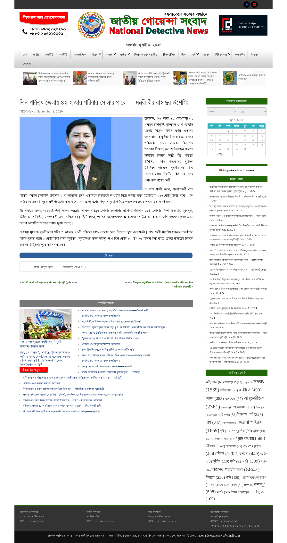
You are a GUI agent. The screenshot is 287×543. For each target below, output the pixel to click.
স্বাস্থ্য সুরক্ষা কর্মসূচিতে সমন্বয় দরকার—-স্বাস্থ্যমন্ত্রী (107, 366)
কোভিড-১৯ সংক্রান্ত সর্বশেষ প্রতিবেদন (101, 315)
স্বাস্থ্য (206, 54)
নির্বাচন (215, 477)
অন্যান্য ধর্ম (233, 382)
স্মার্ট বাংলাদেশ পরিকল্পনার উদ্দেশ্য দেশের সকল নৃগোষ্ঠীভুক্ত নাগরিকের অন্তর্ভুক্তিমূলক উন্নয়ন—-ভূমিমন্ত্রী (72, 377)
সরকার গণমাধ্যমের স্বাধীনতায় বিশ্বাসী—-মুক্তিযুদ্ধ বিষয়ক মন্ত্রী (235, 196)
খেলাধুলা (27, 63)
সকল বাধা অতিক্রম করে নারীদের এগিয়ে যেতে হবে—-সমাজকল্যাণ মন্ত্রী (116, 355)
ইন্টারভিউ (216, 415)
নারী (251, 461)
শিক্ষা (183, 54)
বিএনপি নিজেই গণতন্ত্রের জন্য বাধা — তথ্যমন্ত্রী (43, 282)
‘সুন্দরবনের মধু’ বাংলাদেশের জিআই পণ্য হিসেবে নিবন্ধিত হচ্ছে (110, 338)
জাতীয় (36, 54)
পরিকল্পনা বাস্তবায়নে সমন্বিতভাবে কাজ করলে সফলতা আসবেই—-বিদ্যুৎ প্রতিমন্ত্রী (62, 405)
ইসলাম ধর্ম (250, 414)
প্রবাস (236, 485)
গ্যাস (229, 438)
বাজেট (223, 492)
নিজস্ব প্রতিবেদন (235, 469)
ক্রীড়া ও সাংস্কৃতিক (236, 431)
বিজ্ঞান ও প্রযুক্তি (243, 492)
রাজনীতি (49, 54)
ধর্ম (193, 54)
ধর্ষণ (236, 461)
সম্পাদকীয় (240, 54)
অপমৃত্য (247, 382)
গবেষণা (210, 439)
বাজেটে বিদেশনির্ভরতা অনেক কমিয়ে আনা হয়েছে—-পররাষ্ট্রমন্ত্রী (112, 321)
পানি (233, 477)
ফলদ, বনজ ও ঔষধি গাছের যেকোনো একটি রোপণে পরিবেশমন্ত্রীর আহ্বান (115, 332)
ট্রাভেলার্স (234, 446)
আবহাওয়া (244, 407)
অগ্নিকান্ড (215, 382)
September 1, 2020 (50, 111)
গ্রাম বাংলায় (250, 438)
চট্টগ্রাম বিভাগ (47, 267)
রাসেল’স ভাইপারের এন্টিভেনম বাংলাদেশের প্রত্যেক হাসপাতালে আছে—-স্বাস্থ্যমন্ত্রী (61, 411)
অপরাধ (108, 54)
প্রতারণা (222, 485)
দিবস (228, 453)
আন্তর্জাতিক (79, 54)
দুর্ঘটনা (123, 54)
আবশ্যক (227, 407)
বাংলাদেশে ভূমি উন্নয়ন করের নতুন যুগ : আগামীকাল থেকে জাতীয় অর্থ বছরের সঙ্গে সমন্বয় (123, 327)
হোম (25, 54)
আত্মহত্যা (234, 399)
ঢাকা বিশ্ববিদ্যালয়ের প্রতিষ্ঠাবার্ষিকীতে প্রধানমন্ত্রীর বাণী (108, 349)
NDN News (27, 111)
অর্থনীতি (63, 54)
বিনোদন (254, 54)
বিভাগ (94, 54)
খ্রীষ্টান (259, 431)
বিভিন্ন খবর (221, 54)
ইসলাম (229, 415)
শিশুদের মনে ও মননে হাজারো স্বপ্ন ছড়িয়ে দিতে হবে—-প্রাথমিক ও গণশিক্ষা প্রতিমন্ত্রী (63, 388)
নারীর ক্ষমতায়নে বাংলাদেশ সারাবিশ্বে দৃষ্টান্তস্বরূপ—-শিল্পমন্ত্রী (111, 372)
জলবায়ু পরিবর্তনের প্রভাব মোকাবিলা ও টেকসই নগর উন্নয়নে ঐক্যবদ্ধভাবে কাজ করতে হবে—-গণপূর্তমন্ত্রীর (73, 394)
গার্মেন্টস (218, 439)
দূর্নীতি (221, 461)
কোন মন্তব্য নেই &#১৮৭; (74, 267)
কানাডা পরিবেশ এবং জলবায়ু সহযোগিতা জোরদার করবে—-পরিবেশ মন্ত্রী (115, 310)
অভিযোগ (229, 390)
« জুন (220, 153)
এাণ (213, 422)
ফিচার (248, 485)
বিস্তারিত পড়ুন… (32, 369)
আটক (215, 398)
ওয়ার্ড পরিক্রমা (229, 422)
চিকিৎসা (215, 446)
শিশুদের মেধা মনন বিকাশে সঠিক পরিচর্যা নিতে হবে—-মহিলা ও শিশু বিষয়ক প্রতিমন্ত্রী (62, 400)
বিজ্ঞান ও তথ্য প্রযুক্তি (145, 54)
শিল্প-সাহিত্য (169, 54)
